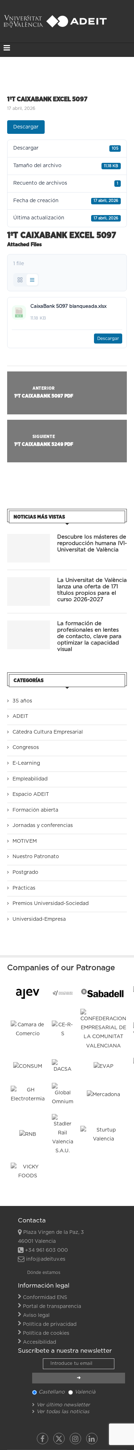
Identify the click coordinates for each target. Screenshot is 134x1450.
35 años (22, 701)
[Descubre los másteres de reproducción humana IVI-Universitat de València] (28, 548)
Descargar (26, 127)
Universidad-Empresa (39, 919)
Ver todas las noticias (62, 1411)
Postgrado (25, 872)
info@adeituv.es (45, 1259)
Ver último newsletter (63, 1404)
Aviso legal (36, 1315)
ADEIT (20, 716)
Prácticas (24, 888)
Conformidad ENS (45, 1297)
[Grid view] (20, 280)
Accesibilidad (39, 1342)
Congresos (26, 747)
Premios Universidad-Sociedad (51, 903)
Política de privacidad (49, 1324)
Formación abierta (35, 810)
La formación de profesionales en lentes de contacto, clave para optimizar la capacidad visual (89, 636)
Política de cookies (46, 1333)
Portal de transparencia (52, 1306)
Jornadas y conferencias (43, 825)
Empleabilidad (30, 779)
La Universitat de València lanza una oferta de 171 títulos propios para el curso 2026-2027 (92, 590)
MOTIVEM (25, 841)
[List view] (32, 280)
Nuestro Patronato (36, 856)
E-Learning (26, 763)
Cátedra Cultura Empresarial (48, 732)
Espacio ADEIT (31, 794)
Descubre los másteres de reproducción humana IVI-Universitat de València (92, 543)
